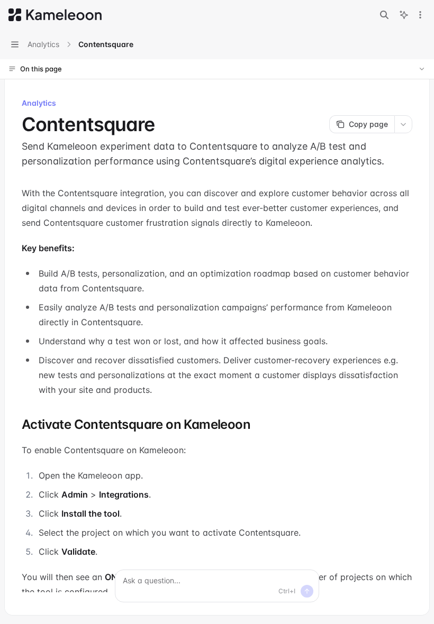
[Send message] (307, 591)
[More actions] (420, 14)
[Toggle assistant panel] (404, 15)
